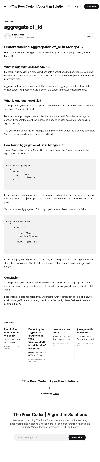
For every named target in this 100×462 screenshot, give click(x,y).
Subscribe (91, 6)
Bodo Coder (18, 34)
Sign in (78, 6)
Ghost (56, 393)
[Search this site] (69, 6)
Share (90, 36)
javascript (9, 21)
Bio (50, 388)
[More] (5, 6)
